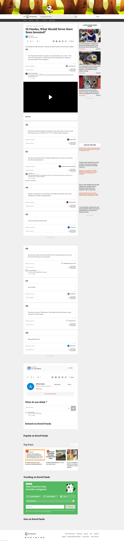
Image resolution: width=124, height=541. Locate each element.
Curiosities (29, 26)
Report (74, 63)
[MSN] (41, 537)
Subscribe (70, 506)
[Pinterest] (30, 537)
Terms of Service (95, 536)
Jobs (91, 533)
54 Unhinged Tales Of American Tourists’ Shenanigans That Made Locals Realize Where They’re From (89, 68)
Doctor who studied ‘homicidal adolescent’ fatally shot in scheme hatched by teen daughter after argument (89, 187)
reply (34, 178)
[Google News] (43, 537)
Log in (97, 16)
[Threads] (38, 537)
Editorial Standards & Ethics (74, 536)
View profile (57, 384)
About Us (86, 533)
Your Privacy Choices (70, 533)
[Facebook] (25, 537)
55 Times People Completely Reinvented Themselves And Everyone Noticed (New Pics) (88, 45)
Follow (69, 384)
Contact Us (96, 533)
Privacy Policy (85, 536)
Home (24, 20)
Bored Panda (30, 533)
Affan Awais (31, 36)
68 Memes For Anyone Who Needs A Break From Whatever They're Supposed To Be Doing (89, 91)
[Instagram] (28, 537)
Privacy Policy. (48, 511)
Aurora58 (30, 270)
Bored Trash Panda (32, 73)
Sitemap (64, 536)
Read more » (39, 388)
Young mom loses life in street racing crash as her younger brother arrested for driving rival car (89, 165)
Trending (31, 20)
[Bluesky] (36, 537)
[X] (33, 537)
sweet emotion (31, 412)
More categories (31, 501)
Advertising (79, 533)
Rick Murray (31, 173)
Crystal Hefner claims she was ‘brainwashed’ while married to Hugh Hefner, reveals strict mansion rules (89, 209)
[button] (71, 444)
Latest (37, 20)
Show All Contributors (50, 393)
